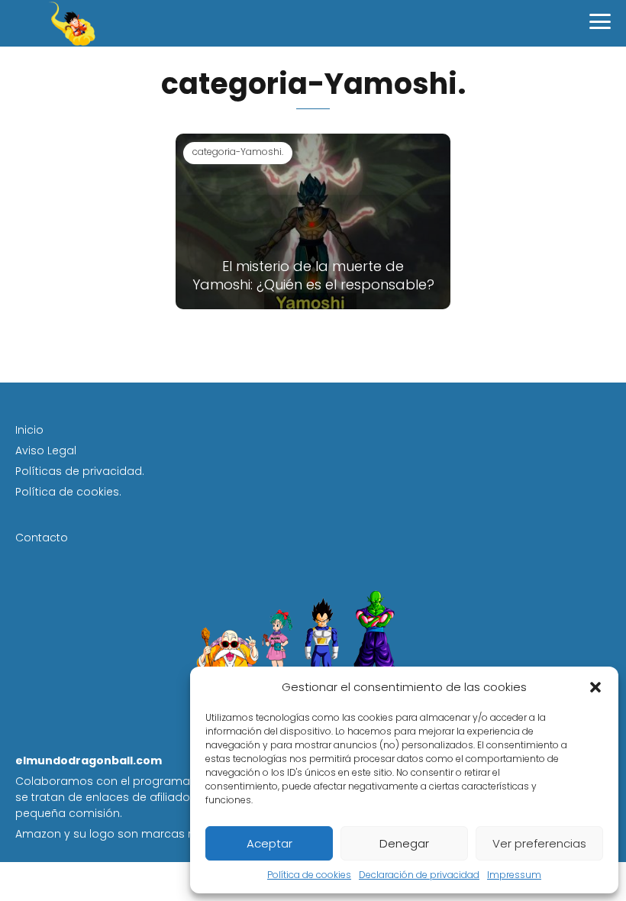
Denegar (404, 843)
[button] (595, 687)
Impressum (514, 874)
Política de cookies (309, 874)
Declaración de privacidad (419, 874)
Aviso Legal (45, 450)
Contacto (41, 537)
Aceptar (269, 843)
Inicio (29, 430)
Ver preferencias (539, 843)
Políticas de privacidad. (79, 471)
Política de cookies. (68, 491)
